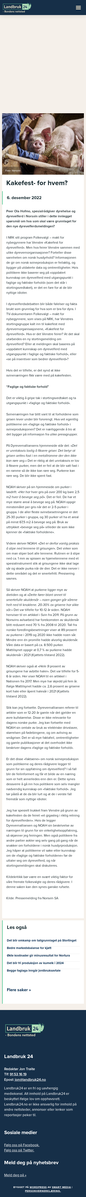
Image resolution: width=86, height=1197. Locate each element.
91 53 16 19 (18, 1074)
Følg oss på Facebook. (21, 1145)
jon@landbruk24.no (30, 1079)
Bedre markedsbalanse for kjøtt (29, 948)
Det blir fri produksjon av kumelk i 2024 (35, 963)
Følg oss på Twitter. (19, 1150)
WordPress (38, 1187)
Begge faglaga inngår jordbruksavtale (34, 970)
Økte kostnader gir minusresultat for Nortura (38, 955)
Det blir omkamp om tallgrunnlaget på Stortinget (41, 940)
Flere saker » (19, 989)
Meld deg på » (15, 1175)
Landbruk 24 (23, 7)
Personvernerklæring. (43, 1190)
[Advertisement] (43, 66)
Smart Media (61, 1187)
